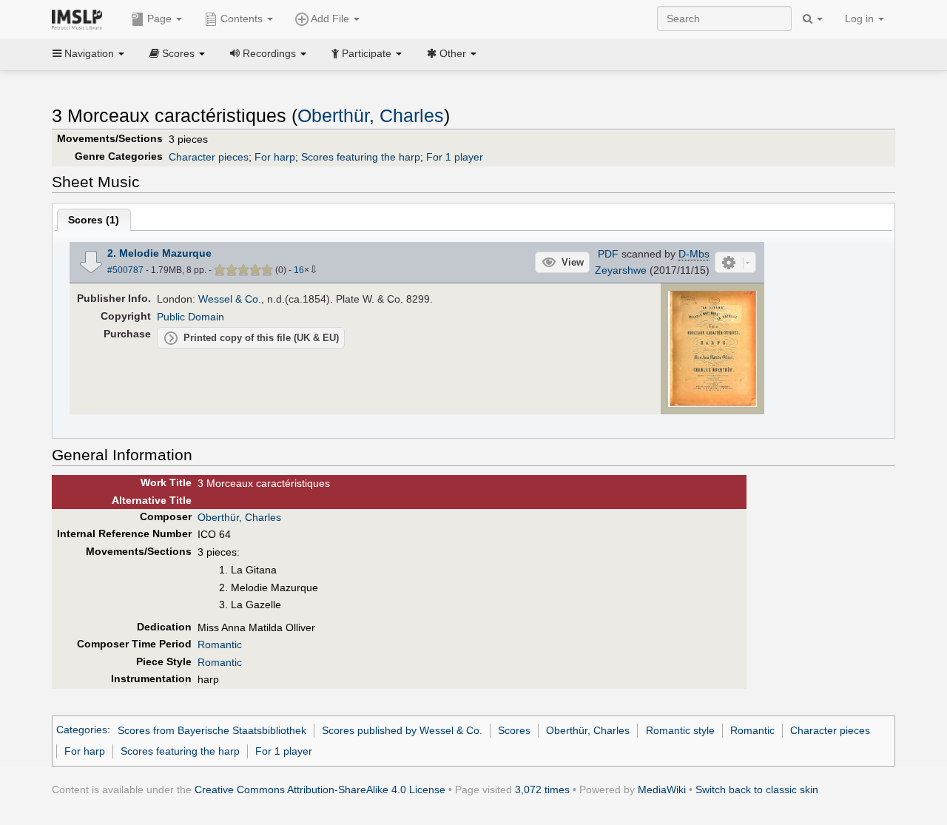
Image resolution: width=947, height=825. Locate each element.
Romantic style (680, 730)
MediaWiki (662, 789)
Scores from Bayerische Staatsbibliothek (212, 730)
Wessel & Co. (229, 299)
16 (299, 270)
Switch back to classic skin (756, 789)
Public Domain (190, 317)
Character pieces (209, 157)
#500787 (125, 270)
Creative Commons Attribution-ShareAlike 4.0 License (320, 789)
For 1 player (454, 157)
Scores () (93, 220)
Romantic (220, 644)
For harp (275, 157)
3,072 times (542, 789)
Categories (81, 730)
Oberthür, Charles (370, 116)
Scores (514, 730)
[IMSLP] (80, 18)
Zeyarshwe (621, 270)
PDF (608, 254)
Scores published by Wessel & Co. (402, 730)
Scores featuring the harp (360, 157)
